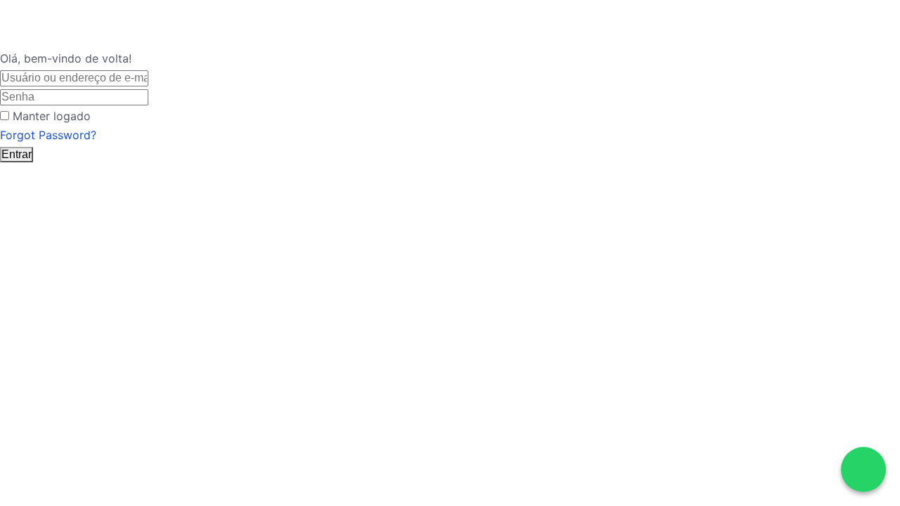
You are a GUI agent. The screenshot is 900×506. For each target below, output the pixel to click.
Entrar (16, 154)
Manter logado (52, 116)
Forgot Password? (48, 135)
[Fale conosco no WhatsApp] (863, 469)
